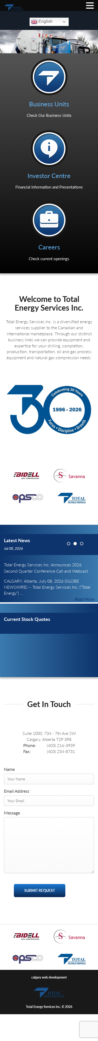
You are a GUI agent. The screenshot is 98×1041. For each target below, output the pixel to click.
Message (12, 812)
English (45, 21)
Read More (84, 599)
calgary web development (49, 977)
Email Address (16, 790)
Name (9, 769)
